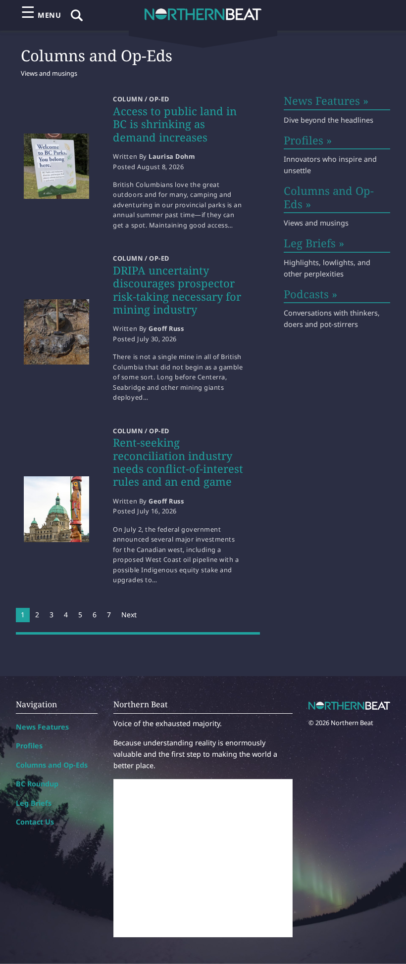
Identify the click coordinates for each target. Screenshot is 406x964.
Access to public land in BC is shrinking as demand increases (175, 123)
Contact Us (35, 821)
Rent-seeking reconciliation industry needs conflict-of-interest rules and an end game (178, 462)
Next (129, 614)
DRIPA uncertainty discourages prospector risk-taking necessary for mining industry (177, 290)
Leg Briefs (33, 803)
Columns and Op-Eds (52, 765)
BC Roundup (37, 783)
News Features (42, 727)
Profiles (29, 745)
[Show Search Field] (77, 15)
